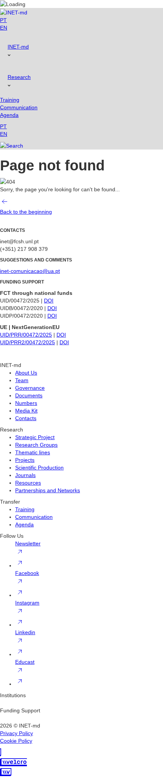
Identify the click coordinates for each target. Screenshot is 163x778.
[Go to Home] (13, 12)
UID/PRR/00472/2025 (26, 335)
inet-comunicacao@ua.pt (30, 271)
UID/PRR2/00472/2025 (27, 342)
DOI (48, 301)
